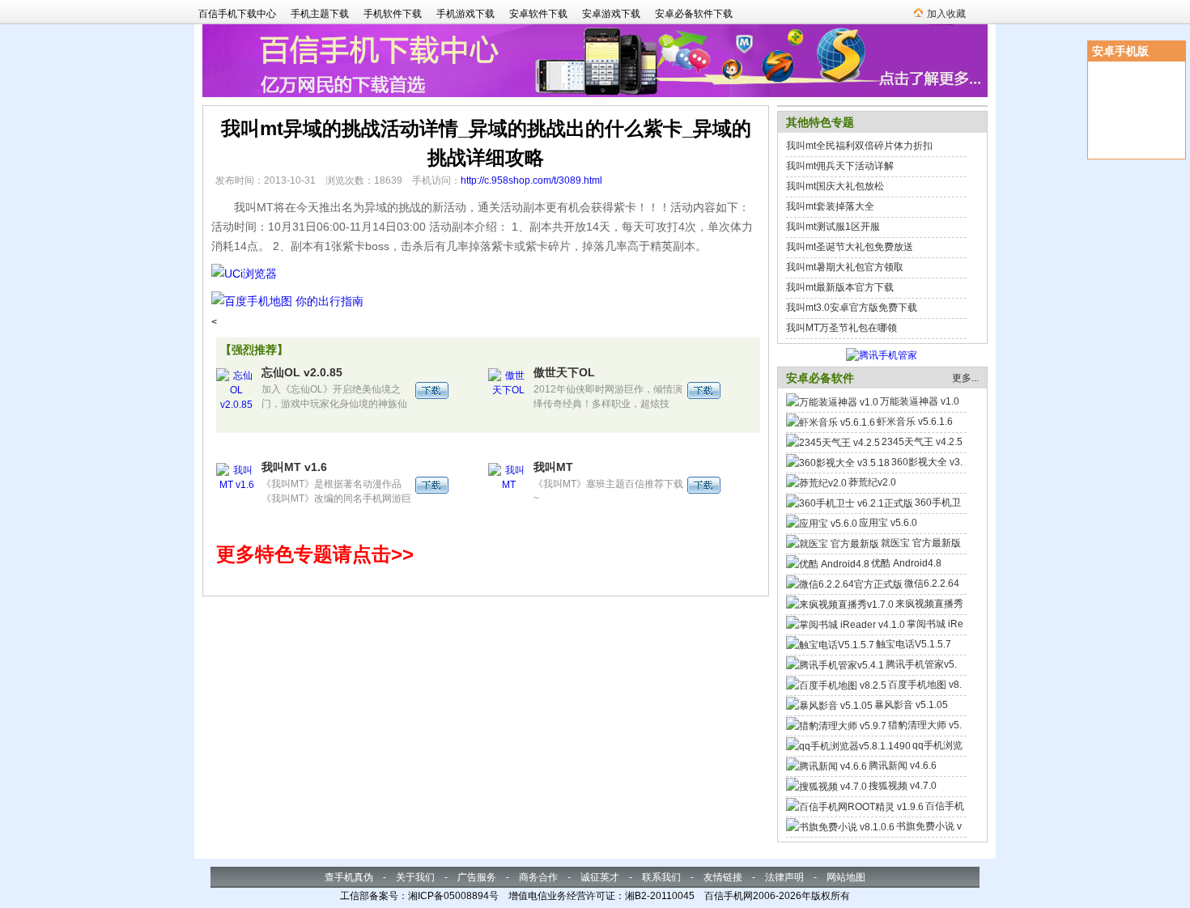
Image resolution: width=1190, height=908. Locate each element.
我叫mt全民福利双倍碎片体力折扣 (859, 145)
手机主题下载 (320, 13)
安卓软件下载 (538, 13)
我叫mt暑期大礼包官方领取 (844, 267)
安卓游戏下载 (611, 13)
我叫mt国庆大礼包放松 (835, 186)
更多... (965, 378)
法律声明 (784, 877)
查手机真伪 (349, 877)
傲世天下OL (564, 372)
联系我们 (661, 877)
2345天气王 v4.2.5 (922, 442)
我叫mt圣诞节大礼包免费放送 (849, 246)
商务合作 (538, 877)
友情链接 (722, 877)
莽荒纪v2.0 (872, 482)
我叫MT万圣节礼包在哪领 (841, 327)
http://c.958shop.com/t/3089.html (531, 180)
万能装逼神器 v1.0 (919, 401)
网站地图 (846, 877)
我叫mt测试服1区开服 (833, 226)
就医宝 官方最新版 (921, 543)
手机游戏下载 (465, 13)
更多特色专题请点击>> (315, 554)
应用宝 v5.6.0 (888, 522)
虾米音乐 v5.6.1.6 (915, 421)
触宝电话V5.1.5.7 (913, 644)
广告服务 (476, 877)
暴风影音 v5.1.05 (911, 705)
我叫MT (553, 466)
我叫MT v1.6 (294, 466)
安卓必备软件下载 (694, 13)
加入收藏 (946, 13)
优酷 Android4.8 (906, 563)
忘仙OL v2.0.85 (301, 372)
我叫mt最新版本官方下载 (840, 287)
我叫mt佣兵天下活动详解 (840, 166)
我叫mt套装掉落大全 (830, 206)
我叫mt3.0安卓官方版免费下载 (851, 307)
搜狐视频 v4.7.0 (903, 785)
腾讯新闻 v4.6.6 (903, 765)
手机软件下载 (392, 13)
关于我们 (415, 877)
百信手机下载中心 (237, 13)
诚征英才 (599, 877)
